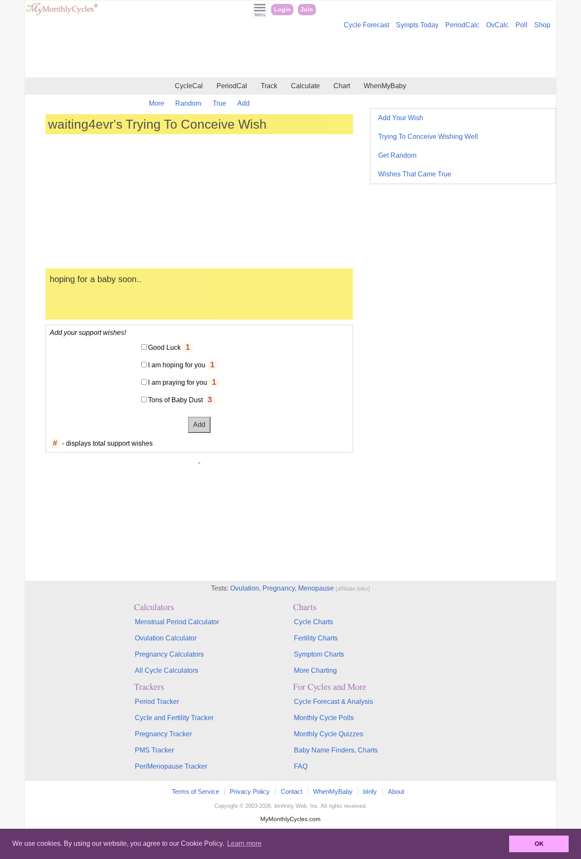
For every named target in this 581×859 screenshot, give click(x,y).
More (156, 103)
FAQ (301, 766)
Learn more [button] (244, 843)
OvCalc (497, 25)
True (219, 103)
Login (282, 9)
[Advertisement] (290, 54)
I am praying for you (177, 382)
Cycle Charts (313, 622)
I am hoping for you (176, 365)
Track (269, 85)
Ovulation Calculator (166, 638)
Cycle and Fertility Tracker (174, 717)
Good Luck (164, 347)
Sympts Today (417, 25)
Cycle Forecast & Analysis (333, 701)
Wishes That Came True (414, 174)
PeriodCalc (462, 25)
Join (306, 9)
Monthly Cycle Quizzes (328, 734)
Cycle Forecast (366, 25)
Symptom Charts (319, 654)
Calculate (305, 85)
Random (188, 103)
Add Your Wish (400, 117)
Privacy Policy (250, 791)
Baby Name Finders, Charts (336, 750)
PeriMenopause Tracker (171, 766)
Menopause (316, 588)
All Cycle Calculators (166, 670)
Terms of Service (195, 791)
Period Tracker (157, 701)
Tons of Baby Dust (175, 400)
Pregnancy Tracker (163, 734)
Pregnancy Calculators (169, 654)
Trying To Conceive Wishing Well (428, 136)
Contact (291, 791)
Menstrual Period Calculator (177, 622)
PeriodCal (231, 85)
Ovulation (244, 588)
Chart (341, 85)
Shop (542, 25)
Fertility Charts (316, 638)
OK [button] (539, 843)
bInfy (370, 791)
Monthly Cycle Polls (324, 717)
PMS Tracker (154, 750)
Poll (521, 25)
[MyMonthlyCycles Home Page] (61, 13)
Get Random (397, 155)
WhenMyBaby (385, 85)
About (396, 791)
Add (243, 103)
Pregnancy (278, 588)
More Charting (315, 670)
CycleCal (189, 85)
